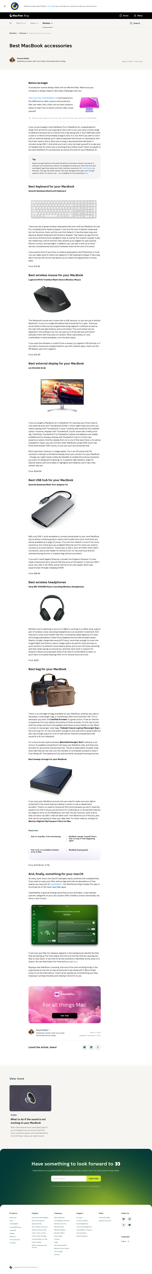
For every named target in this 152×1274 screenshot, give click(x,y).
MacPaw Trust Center (61, 1248)
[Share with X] (98, 1047)
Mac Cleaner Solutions (40, 1227)
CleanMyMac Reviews (61, 1220)
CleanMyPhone (15, 1227)
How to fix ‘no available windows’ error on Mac (45, 851)
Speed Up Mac (37, 1223)
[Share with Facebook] (84, 1047)
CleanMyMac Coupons (84, 1230)
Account (79, 1217)
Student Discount (105, 1220)
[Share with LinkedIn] (91, 1047)
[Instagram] (129, 1219)
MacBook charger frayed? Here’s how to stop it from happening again (83, 839)
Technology (58, 1251)
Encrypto (13, 1242)
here (86, 173)
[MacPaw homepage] (11, 1267)
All (11, 23)
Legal (56, 1242)
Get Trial (65, 1016)
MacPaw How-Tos (60, 1223)
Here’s (49, 6)
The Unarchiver (15, 1239)
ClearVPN (13, 1230)
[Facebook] (123, 1219)
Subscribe (93, 1179)
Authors (57, 1254)
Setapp (12, 1233)
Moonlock (13, 1217)
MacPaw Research (60, 1245)
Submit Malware (82, 1236)
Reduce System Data (39, 1230)
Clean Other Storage (39, 1236)
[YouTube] (129, 1224)
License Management (84, 1227)
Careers (57, 1239)
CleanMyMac (87, 168)
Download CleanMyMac (40, 1217)
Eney (11, 1220)
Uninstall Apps (81, 1233)
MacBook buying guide (78, 850)
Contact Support (82, 1220)
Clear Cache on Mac (39, 1233)
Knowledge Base (82, 1223)
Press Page (58, 1236)
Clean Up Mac (36, 1242)
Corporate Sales (104, 1217)
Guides (14, 1115)
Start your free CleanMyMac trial (43, 98)
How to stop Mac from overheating (46, 836)
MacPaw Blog (58, 1227)
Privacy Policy (95, 1186)
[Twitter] (123, 1224)
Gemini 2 (13, 1236)
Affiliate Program (59, 1230)
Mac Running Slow (38, 1220)
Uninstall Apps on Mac (40, 1239)
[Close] (5, 6)
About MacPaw (59, 1217)
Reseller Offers (59, 1233)
